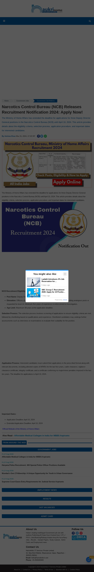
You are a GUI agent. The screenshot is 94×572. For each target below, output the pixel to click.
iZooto (65, 300)
